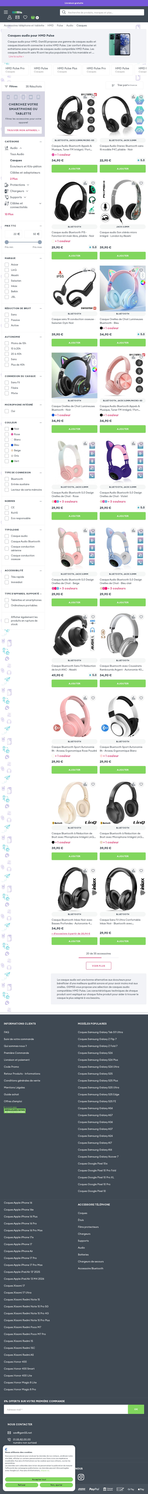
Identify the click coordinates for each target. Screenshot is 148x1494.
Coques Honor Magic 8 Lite (20, 1382)
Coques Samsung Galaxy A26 (95, 1135)
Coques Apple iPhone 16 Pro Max (23, 1230)
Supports (83, 1240)
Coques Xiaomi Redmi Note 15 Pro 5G (26, 1306)
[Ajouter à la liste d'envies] (93, 97)
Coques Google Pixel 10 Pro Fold (97, 1170)
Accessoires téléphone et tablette (24, 25)
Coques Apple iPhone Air (18, 1251)
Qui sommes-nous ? (15, 1046)
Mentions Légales (14, 1087)
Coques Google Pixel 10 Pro (94, 1184)
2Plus (14, 178)
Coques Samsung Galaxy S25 (95, 1073)
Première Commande (16, 1053)
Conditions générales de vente (22, 1080)
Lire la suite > (16, 56)
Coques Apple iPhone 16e (19, 1209)
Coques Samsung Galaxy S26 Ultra (98, 1066)
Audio (69, 25)
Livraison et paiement (17, 1059)
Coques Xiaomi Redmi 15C (19, 1348)
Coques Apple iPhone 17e (19, 1237)
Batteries (83, 1254)
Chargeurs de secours (91, 1261)
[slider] (7, 242)
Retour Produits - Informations (22, 1073)
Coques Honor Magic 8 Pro (20, 1389)
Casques (81, 25)
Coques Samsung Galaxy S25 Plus (98, 1080)
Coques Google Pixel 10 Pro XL (96, 1177)
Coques (82, 1213)
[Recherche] (64, 12)
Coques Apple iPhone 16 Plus (20, 1216)
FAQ (6, 1032)
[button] (75, 154)
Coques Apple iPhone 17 (18, 1244)
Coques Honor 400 (15, 1361)
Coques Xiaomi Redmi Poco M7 (22, 1327)
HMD (50, 25)
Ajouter (74, 168)
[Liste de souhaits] (25, 17)
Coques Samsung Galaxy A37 (95, 1129)
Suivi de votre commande (19, 1039)
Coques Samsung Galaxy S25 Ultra (98, 1087)
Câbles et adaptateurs (25, 172)
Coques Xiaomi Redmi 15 (18, 1341)
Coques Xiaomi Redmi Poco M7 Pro (25, 1334)
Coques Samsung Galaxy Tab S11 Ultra (100, 1032)
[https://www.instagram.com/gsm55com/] (81, 1477)
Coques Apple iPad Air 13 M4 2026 (24, 1278)
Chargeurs (84, 1233)
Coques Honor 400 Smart (19, 1368)
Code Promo (11, 1066)
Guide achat (11, 1094)
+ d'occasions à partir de (71, 933)
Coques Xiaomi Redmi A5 (19, 1354)
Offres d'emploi (13, 1101)
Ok (136, 1409)
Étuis (81, 1220)
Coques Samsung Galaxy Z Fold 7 (98, 1046)
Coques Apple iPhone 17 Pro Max (23, 1265)
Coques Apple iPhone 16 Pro (20, 1223)
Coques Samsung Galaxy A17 (95, 1142)
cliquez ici (45, 1470)
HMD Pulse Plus (67, 70)
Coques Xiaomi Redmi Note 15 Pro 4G (26, 1313)
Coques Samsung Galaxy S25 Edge (98, 1094)
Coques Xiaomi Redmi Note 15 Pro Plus (27, 1320)
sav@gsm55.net (22, 1432)
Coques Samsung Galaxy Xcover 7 (98, 1156)
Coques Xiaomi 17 (14, 1285)
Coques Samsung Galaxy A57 (95, 1115)
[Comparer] (85, 97)
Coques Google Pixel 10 (92, 1191)
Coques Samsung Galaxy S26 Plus (98, 1059)
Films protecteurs (88, 1227)
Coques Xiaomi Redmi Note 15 (22, 1299)
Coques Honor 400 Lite (18, 1375)
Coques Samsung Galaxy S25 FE (97, 1101)
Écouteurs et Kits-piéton (25, 166)
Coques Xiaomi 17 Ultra (17, 1292)
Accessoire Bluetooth (90, 1268)
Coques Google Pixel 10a (92, 1163)
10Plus (9, 214)
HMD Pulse (41, 70)
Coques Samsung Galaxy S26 (95, 1053)
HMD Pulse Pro (14, 70)
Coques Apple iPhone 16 (18, 1202)
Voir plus (98, 965)
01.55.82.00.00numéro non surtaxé (25, 1441)
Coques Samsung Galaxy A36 (95, 1122)
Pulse (60, 25)
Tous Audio (17, 154)
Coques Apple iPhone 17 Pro (20, 1258)
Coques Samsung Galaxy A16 (95, 1149)
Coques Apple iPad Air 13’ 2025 (22, 1271)
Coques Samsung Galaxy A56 (95, 1108)
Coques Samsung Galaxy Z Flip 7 (97, 1039)
